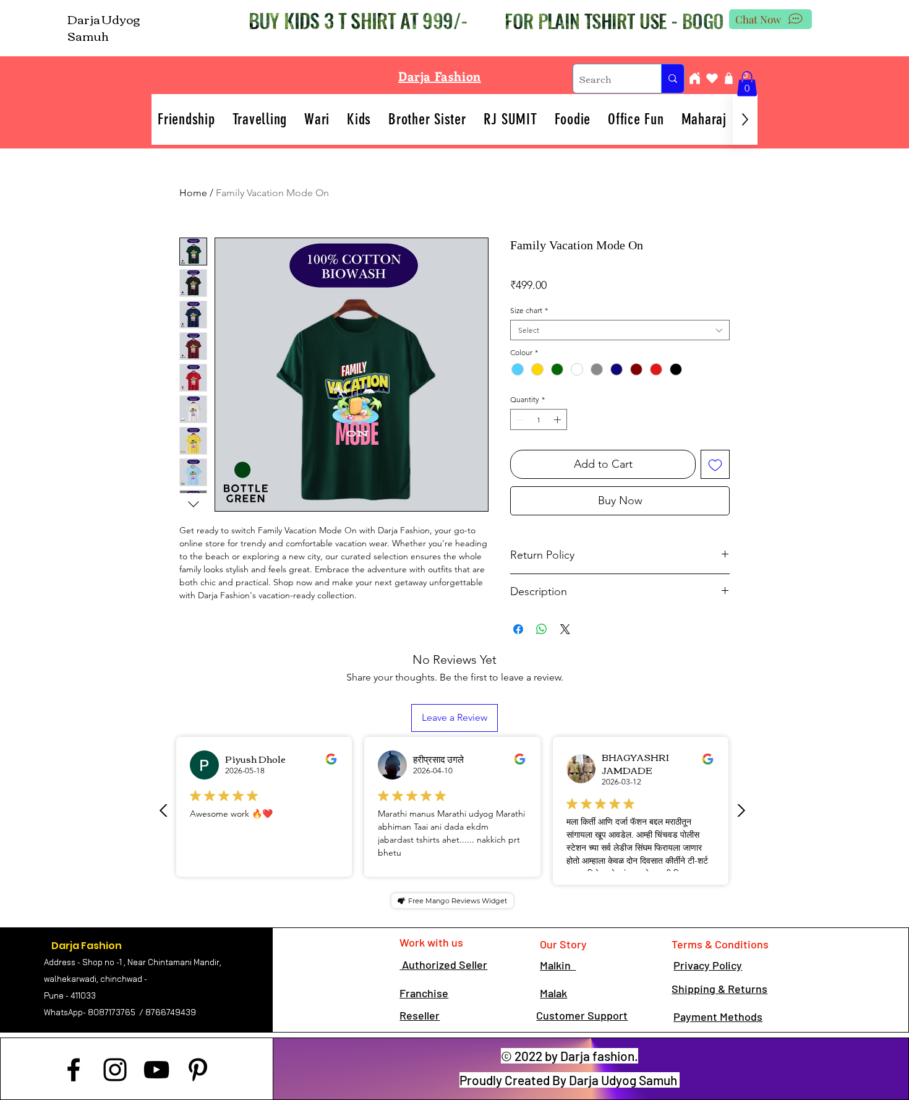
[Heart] (711, 78)
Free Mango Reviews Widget (457, 900)
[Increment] (558, 419)
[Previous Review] (164, 810)
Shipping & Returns (719, 988)
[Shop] (728, 78)
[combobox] (620, 330)
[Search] (672, 78)
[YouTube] (156, 1069)
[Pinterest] (197, 1069)
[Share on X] (565, 629)
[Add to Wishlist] (715, 464)
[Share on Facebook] (518, 629)
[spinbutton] (539, 419)
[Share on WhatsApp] (541, 629)
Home (193, 193)
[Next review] (741, 810)
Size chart (529, 310)
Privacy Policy (707, 965)
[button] (747, 84)
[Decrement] (519, 419)
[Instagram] (115, 1069)
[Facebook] (73, 1069)
